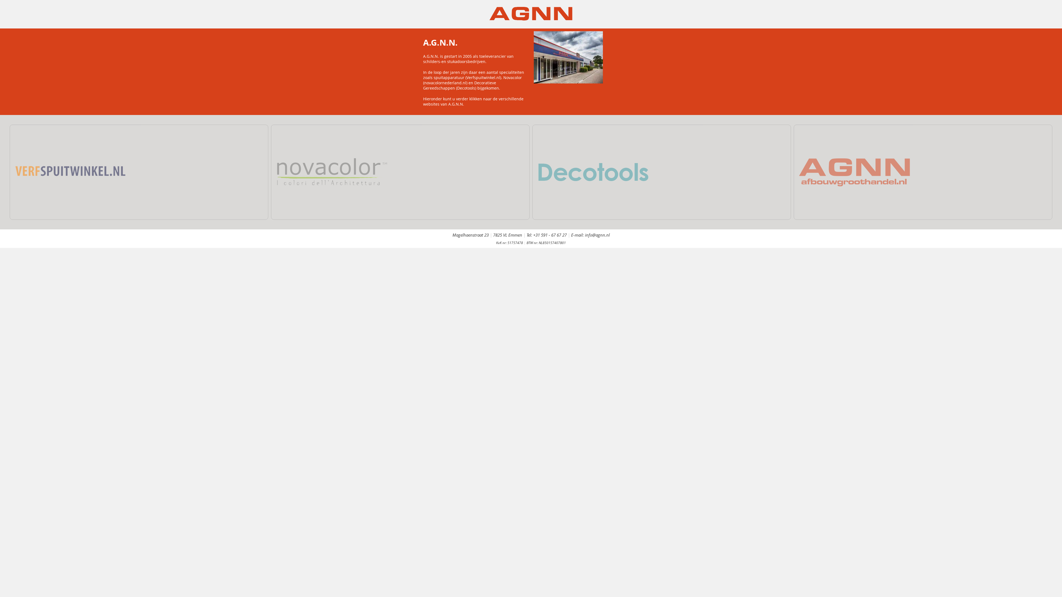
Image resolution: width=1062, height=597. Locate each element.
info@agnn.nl (597, 235)
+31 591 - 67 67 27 (550, 235)
